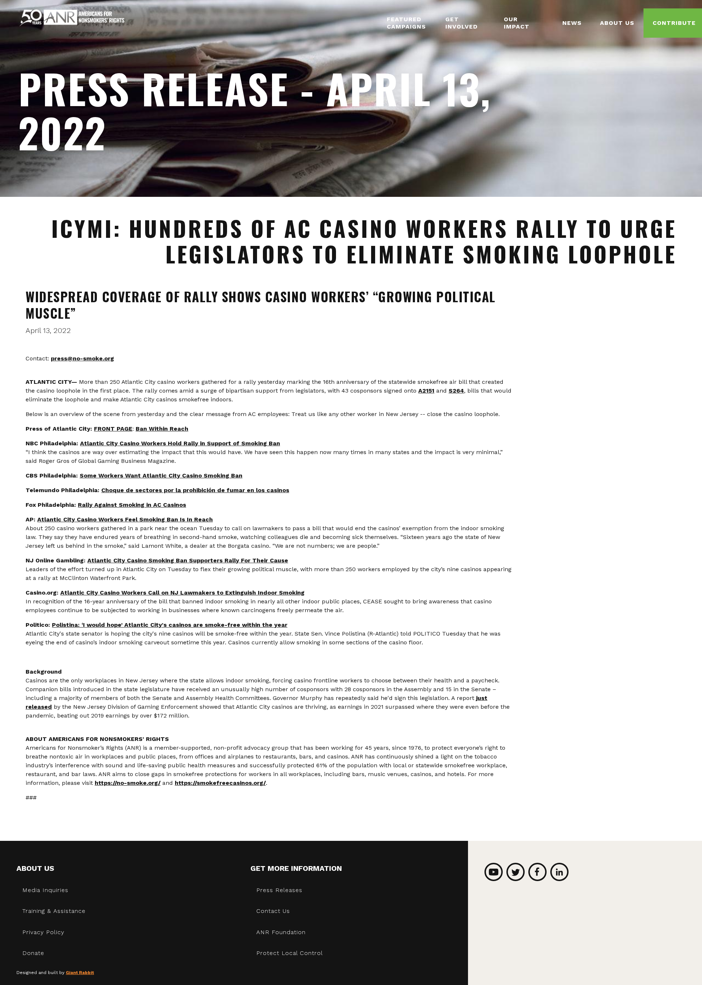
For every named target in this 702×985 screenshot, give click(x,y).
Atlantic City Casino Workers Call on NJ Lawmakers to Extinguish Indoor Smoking (182, 592)
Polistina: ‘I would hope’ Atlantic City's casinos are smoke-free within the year (169, 624)
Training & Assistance (54, 910)
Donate (33, 953)
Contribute (674, 22)
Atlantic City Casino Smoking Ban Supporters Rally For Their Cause (187, 560)
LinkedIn (559, 872)
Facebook (537, 872)
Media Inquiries (45, 890)
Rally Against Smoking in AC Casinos (132, 504)
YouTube (493, 872)
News (572, 22)
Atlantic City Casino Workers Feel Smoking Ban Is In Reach (125, 519)
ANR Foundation (281, 932)
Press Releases (279, 890)
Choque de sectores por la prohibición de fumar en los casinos (195, 490)
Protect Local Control (289, 953)
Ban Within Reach (162, 428)
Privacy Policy (43, 932)
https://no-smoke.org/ (128, 782)
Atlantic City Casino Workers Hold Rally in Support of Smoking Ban (180, 443)
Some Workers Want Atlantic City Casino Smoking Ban (161, 475)
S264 (456, 390)
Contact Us (273, 910)
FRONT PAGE (113, 428)
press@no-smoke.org (82, 358)
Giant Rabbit (80, 972)
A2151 (426, 390)
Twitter (515, 872)
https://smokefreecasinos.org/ (220, 782)
